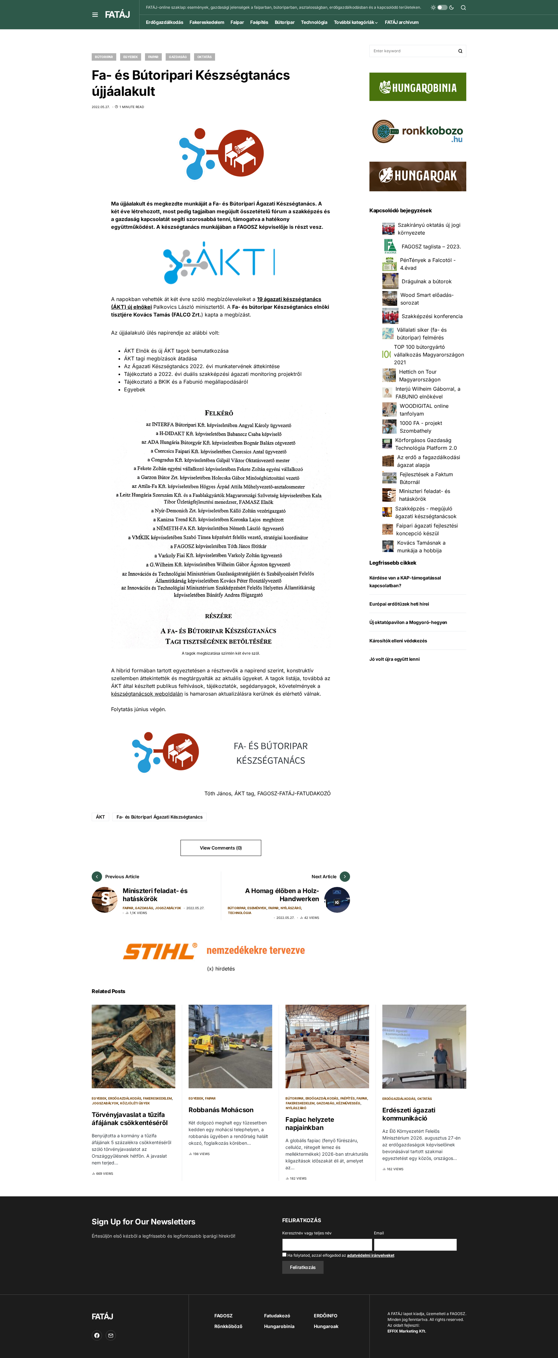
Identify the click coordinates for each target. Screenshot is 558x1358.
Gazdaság (178, 57)
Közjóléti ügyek (135, 1103)
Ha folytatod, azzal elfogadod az (340, 1255)
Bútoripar (104, 57)
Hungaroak (326, 1326)
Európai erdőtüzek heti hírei (399, 603)
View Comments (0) (221, 847)
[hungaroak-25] (417, 176)
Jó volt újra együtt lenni (394, 658)
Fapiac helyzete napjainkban (309, 1124)
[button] (95, 14)
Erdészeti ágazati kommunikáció (408, 1114)
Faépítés (347, 1098)
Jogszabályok (168, 908)
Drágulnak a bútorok (427, 281)
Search (460, 51)
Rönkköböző (228, 1326)
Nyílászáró (291, 908)
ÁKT (100, 817)
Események (256, 908)
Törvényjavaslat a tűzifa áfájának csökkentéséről (129, 1119)
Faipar (153, 57)
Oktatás (204, 57)
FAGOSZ (223, 1315)
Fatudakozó (277, 1315)
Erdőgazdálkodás (124, 1098)
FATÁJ (117, 14)
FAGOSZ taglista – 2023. (431, 246)
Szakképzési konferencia (432, 316)
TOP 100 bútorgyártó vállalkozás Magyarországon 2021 (429, 354)
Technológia (239, 913)
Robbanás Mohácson (221, 1110)
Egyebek (130, 57)
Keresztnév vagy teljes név (307, 1233)
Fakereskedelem (157, 1098)
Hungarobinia (279, 1326)
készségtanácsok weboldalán (147, 693)
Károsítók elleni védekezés (398, 640)
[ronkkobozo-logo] (417, 130)
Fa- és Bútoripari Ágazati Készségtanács (159, 817)
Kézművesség (348, 1103)
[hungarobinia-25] (417, 86)
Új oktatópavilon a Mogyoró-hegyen (408, 622)
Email (379, 1233)
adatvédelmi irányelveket (370, 1255)
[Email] (111, 1335)
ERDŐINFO (325, 1315)
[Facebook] (97, 1335)
